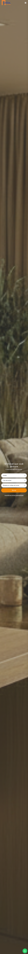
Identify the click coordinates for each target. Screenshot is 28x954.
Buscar (14, 490)
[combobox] (14, 485)
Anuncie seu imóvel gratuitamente (14, 495)
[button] (25, 3)
